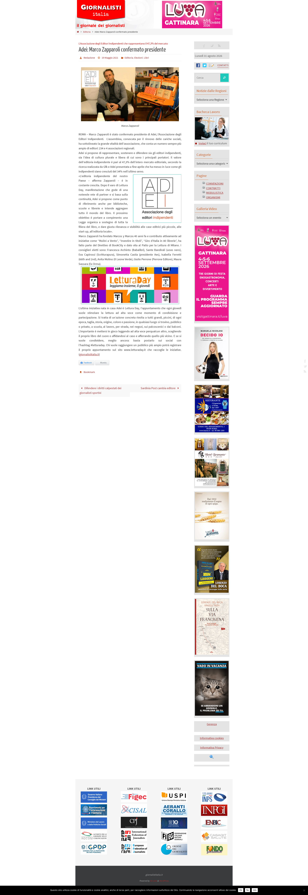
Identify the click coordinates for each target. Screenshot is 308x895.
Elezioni (138, 57)
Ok (240, 890)
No (247, 890)
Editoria (86, 31)
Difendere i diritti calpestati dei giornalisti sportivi (100, 390)
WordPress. (164, 880)
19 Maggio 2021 (110, 57)
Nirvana (153, 880)
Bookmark (89, 372)
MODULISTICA (214, 193)
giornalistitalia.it (89, 354)
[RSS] (304, 371)
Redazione (89, 57)
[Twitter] (304, 366)
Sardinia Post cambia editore (158, 388)
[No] (304, 890)
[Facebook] (304, 361)
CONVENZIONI (214, 183)
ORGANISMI (213, 197)
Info (255, 890)
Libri (146, 57)
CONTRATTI (213, 188)
